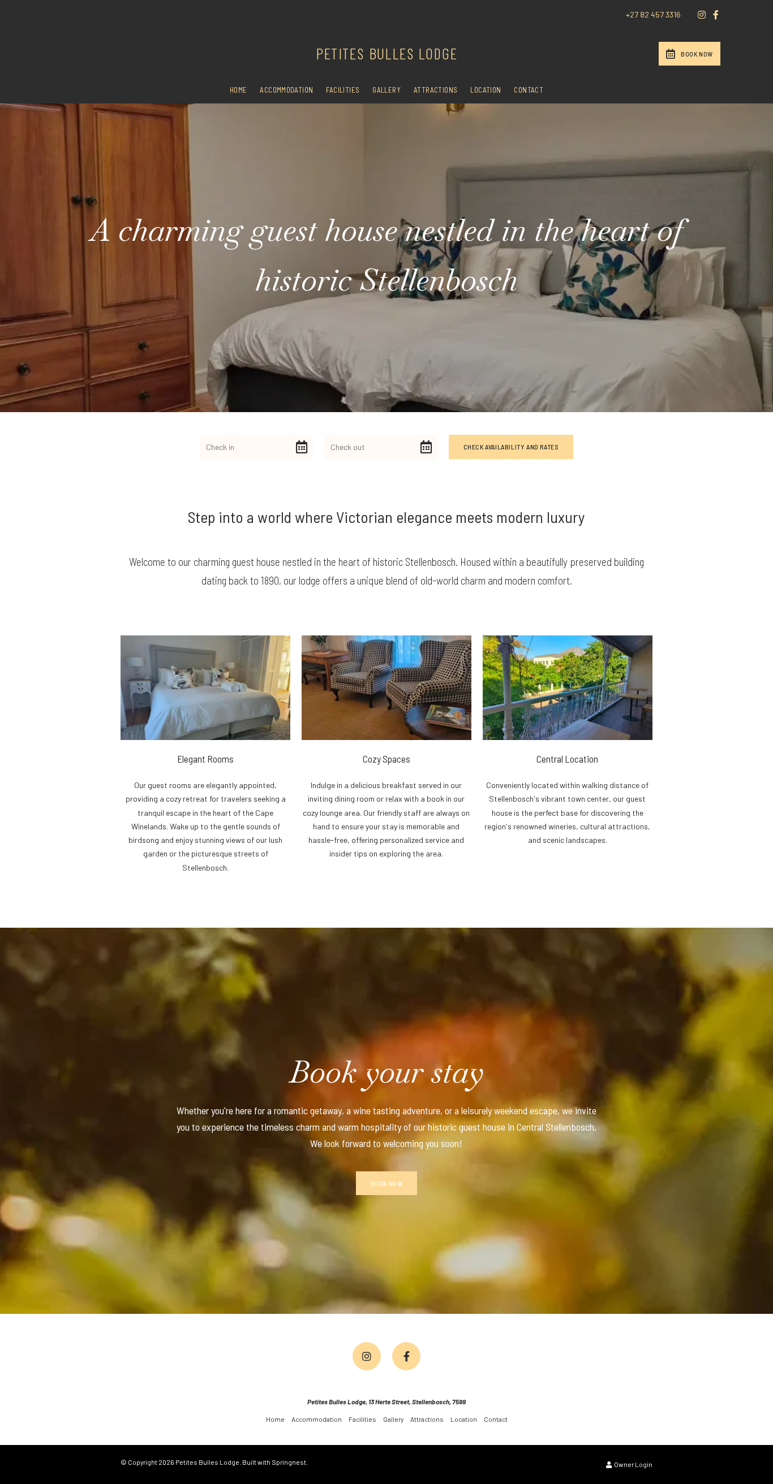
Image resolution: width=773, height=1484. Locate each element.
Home (238, 89)
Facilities (342, 89)
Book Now (697, 54)
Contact (528, 89)
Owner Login (632, 1464)
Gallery (386, 89)
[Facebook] (715, 14)
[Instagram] (701, 14)
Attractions (435, 89)
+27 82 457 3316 (653, 15)
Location (485, 89)
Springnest (289, 1462)
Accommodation (286, 89)
